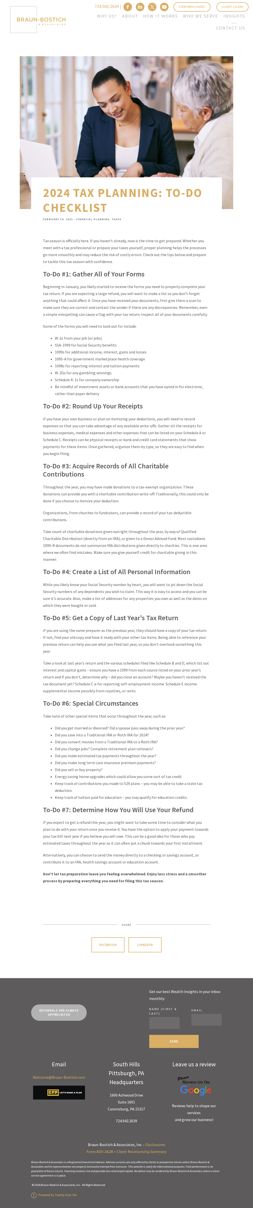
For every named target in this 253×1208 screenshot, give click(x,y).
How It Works (160, 16)
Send (173, 1041)
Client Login (232, 6)
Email (197, 1010)
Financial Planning (93, 219)
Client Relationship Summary (142, 1151)
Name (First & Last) (163, 1011)
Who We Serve (200, 16)
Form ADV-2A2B (99, 1151)
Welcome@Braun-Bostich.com (59, 1077)
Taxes (117, 219)
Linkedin (145, 944)
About (130, 16)
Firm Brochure (192, 6)
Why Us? (107, 16)
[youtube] (164, 6)
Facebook (108, 944)
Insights (234, 16)
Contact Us (230, 28)
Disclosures (155, 1144)
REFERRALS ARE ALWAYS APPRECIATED (59, 1012)
